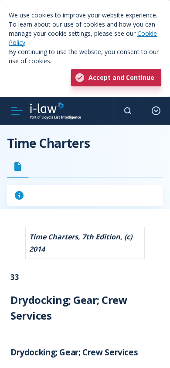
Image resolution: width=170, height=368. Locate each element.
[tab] (18, 166)
